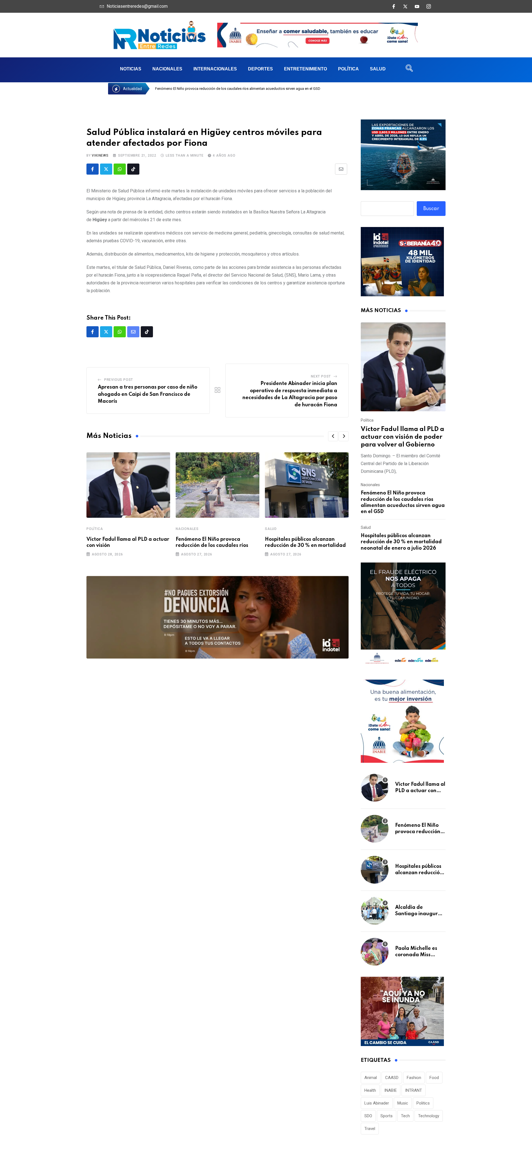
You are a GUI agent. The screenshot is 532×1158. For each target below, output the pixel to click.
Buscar (431, 208)
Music (402, 1103)
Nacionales (167, 69)
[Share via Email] (341, 169)
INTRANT (413, 1090)
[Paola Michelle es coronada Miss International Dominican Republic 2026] (374, 952)
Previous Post (118, 380)
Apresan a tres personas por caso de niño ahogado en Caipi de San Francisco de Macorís (147, 394)
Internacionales (215, 69)
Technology (428, 1115)
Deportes (260, 69)
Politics (423, 1103)
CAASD (391, 1077)
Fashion (414, 1077)
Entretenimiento (305, 69)
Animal (370, 1077)
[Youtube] (417, 6)
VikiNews (100, 155)
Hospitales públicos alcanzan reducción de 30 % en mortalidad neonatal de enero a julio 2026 (401, 542)
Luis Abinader (376, 1103)
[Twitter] (405, 6)
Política (348, 69)
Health (370, 1090)
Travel (369, 1128)
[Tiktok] (133, 169)
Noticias (130, 69)
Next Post (321, 376)
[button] (333, 436)
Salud (378, 69)
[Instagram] (428, 6)
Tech (405, 1115)
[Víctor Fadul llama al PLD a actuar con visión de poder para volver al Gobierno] (403, 366)
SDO (368, 1115)
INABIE (390, 1090)
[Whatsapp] (120, 169)
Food (434, 1077)
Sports (386, 1115)
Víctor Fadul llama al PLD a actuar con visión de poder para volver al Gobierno (402, 437)
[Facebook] (394, 6)
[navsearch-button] (409, 69)
